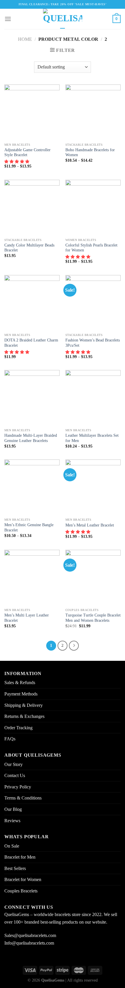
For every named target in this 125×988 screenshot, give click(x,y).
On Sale (11, 845)
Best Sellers (15, 868)
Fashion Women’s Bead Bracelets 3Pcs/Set (92, 343)
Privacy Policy (17, 786)
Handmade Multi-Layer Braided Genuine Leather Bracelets (30, 438)
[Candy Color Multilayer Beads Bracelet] (32, 207)
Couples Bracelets (21, 890)
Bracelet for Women (22, 879)
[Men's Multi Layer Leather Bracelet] (32, 577)
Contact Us (14, 775)
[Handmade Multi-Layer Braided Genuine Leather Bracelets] (32, 397)
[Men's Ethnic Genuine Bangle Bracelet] (32, 487)
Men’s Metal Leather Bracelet (89, 525)
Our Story (13, 764)
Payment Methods (21, 693)
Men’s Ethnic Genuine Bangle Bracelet (28, 527)
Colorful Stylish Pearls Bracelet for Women (91, 248)
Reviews (12, 820)
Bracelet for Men (19, 857)
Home (25, 39)
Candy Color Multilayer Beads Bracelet (29, 248)
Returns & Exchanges (24, 716)
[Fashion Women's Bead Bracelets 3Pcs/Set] (93, 302)
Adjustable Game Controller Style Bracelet (27, 152)
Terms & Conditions (23, 797)
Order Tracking (18, 727)
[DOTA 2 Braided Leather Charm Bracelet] (32, 302)
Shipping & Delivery (23, 705)
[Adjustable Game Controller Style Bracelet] (32, 112)
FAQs (9, 738)
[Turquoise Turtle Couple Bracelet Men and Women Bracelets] (93, 577)
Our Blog (13, 809)
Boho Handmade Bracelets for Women (90, 152)
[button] (17, 161)
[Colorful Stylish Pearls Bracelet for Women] (93, 207)
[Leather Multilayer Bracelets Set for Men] (93, 397)
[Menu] (7, 19)
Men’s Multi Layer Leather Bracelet (26, 618)
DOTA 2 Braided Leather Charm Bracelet (31, 343)
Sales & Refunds (19, 682)
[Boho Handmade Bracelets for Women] (93, 112)
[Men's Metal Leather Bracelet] (93, 487)
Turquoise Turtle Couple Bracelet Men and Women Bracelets (93, 618)
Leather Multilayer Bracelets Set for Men (92, 438)
